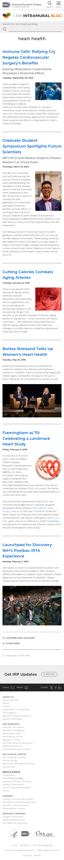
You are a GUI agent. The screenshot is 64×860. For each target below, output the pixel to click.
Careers (7, 796)
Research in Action (11, 739)
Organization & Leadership (15, 709)
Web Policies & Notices (48, 850)
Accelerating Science (12, 736)
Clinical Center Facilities (14, 757)
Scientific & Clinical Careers (15, 805)
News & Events (11, 772)
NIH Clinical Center (14, 754)
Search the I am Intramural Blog (19, 24)
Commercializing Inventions (16, 749)
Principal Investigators (13, 730)
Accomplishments (11, 733)
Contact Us (25, 845)
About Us (8, 697)
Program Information (13, 816)
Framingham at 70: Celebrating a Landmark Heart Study (26, 438)
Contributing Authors (20, 638)
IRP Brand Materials (43, 845)
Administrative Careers (13, 808)
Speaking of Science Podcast (16, 781)
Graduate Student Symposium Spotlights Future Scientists (31, 146)
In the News (8, 775)
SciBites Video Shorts (12, 784)
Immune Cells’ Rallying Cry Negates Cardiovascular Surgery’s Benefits (28, 57)
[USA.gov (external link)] (44, 833)
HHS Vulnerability (20, 850)
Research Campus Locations (16, 716)
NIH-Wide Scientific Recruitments (19, 802)
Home (15, 845)
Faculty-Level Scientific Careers (17, 799)
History (5, 703)
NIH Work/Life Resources (14, 823)
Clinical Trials (8, 767)
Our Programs (9, 712)
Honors (6, 706)
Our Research (11, 724)
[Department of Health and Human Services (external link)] (13, 833)
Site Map (27, 855)
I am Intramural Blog (12, 778)
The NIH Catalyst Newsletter (16, 787)
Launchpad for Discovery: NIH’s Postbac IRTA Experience (27, 550)
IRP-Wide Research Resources (17, 743)
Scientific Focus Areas (13, 727)
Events (5, 790)
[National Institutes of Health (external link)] (25, 833)
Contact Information (12, 719)
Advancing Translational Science (18, 763)
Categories (13, 643)
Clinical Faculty (9, 760)
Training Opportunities (13, 819)
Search (37, 855)
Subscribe (49, 674)
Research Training (13, 813)
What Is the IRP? (10, 700)
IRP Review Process (12, 746)
